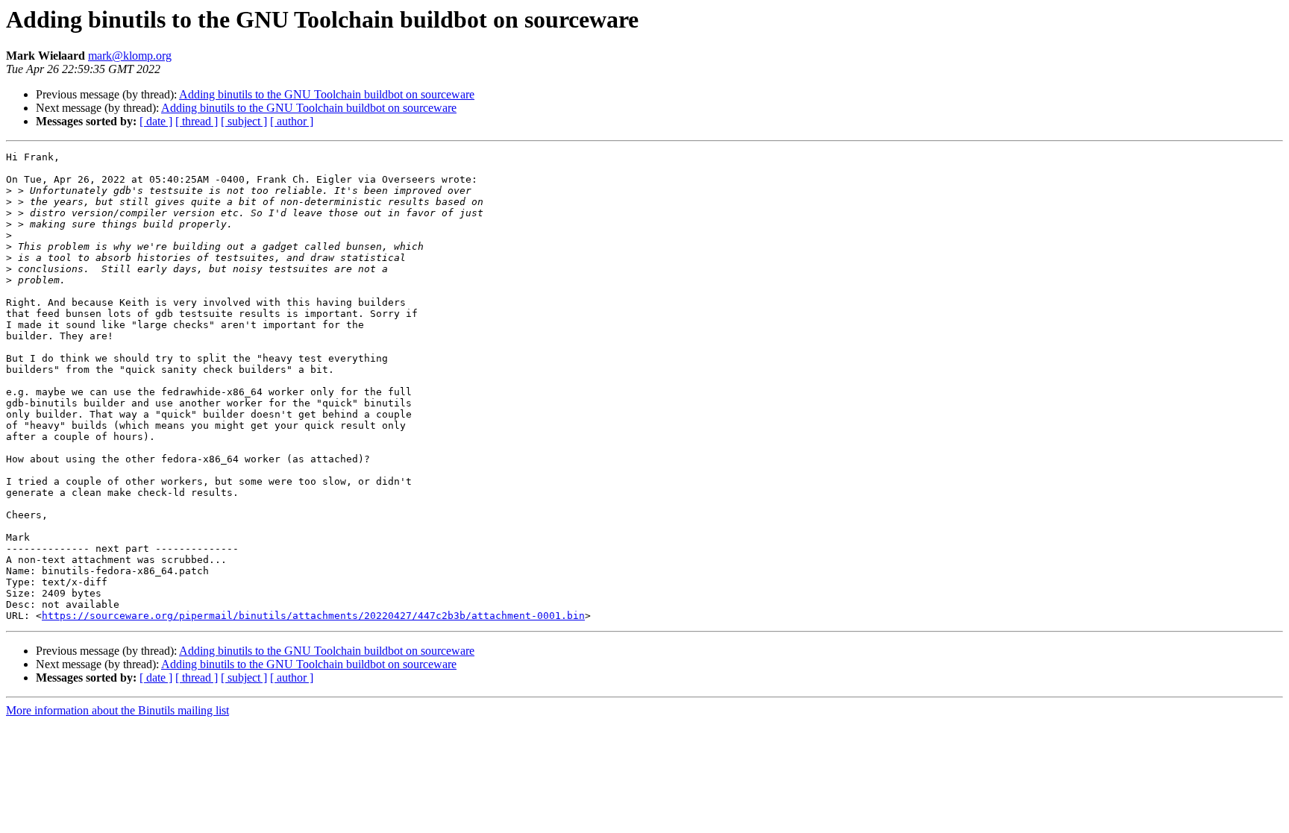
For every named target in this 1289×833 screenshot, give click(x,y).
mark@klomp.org (130, 55)
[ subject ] (244, 121)
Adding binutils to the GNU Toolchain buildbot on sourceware (326, 94)
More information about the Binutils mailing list (117, 710)
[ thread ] (196, 121)
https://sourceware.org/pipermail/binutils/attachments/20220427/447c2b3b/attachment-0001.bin (313, 615)
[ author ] (291, 121)
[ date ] (155, 121)
